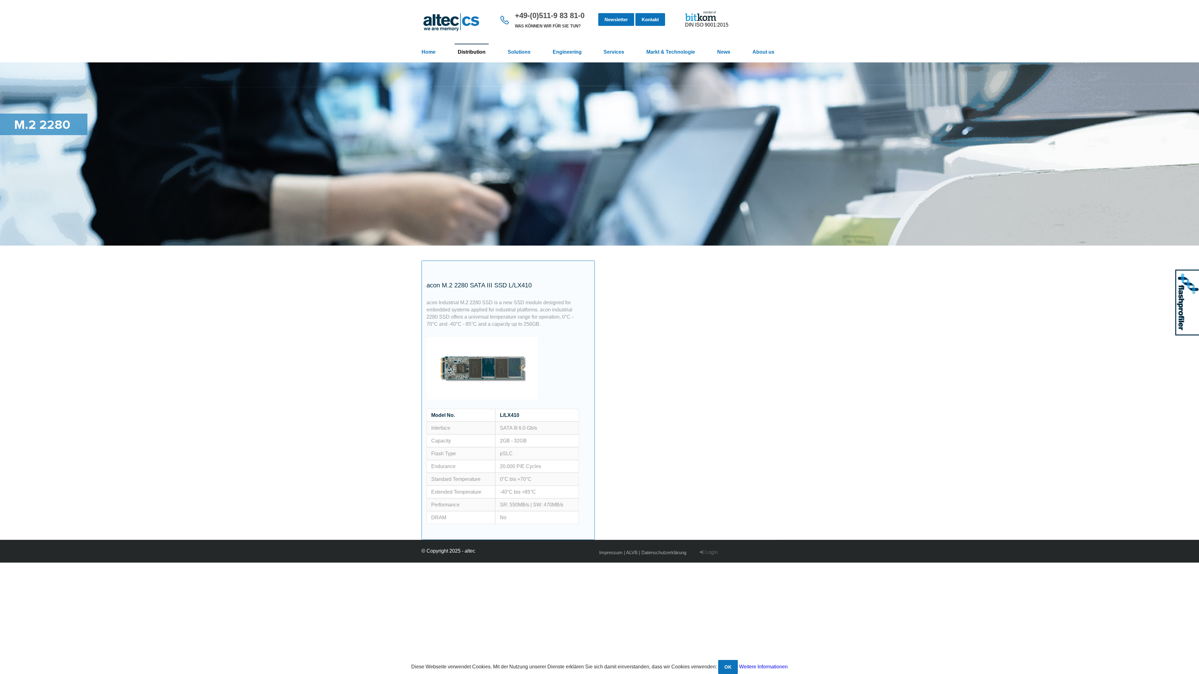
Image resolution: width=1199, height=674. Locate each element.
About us (763, 52)
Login (711, 552)
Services (614, 52)
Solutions (519, 52)
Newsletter (616, 19)
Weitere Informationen (763, 666)
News (723, 52)
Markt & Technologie (670, 52)
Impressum (611, 552)
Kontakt (650, 19)
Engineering (567, 52)
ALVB (632, 552)
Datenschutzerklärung (663, 552)
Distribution (472, 52)
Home (429, 52)
